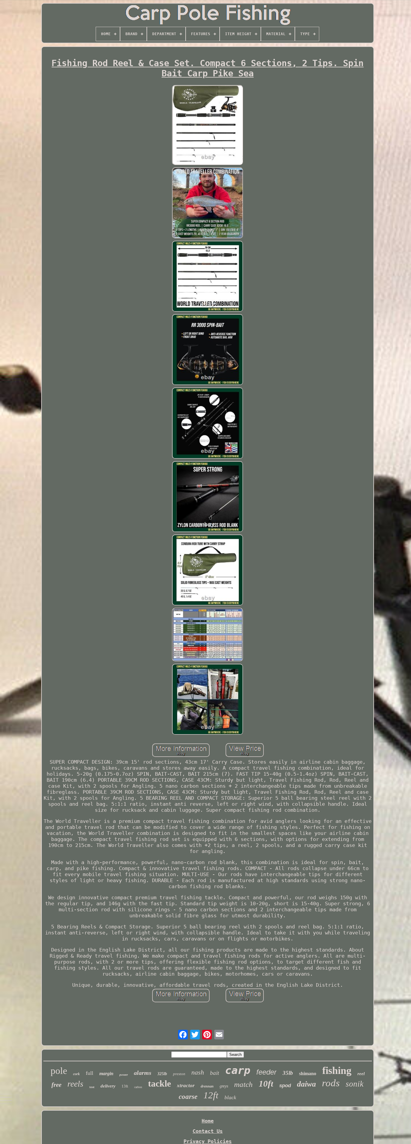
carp (237, 1070)
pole (59, 1070)
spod (285, 1085)
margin (106, 1073)
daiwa (306, 1084)
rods (331, 1083)
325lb (162, 1074)
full (89, 1073)
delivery (108, 1086)
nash (197, 1072)
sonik (354, 1083)
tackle (159, 1083)
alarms (142, 1072)
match (243, 1084)
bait (214, 1073)
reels (75, 1083)
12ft (210, 1095)
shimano (307, 1073)
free (56, 1084)
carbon (138, 1087)
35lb (288, 1073)
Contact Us (208, 1131)
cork (76, 1074)
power (123, 1074)
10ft (266, 1083)
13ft (125, 1086)
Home (208, 1121)
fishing (336, 1070)
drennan (207, 1086)
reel (361, 1073)
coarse (188, 1096)
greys (224, 1086)
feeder (266, 1072)
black (230, 1097)
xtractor (186, 1085)
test (91, 1087)
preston (179, 1074)
